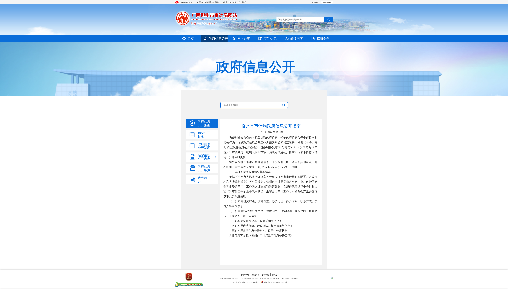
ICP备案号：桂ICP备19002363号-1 (246, 282)
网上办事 (243, 38)
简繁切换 (315, 2)
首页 (191, 38)
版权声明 (255, 274)
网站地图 (245, 274)
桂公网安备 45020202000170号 (275, 282)
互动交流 (270, 38)
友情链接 (265, 274)
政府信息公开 (218, 38)
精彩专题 (323, 38)
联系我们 (275, 274)
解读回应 (296, 38)
